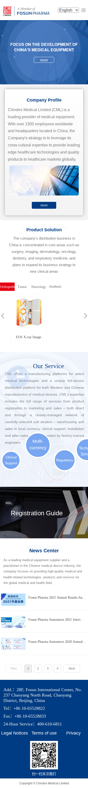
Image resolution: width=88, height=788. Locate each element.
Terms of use (44, 733)
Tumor (22, 287)
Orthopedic (7, 287)
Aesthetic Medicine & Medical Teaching (55, 288)
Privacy (73, 733)
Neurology (38, 287)
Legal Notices (14, 733)
